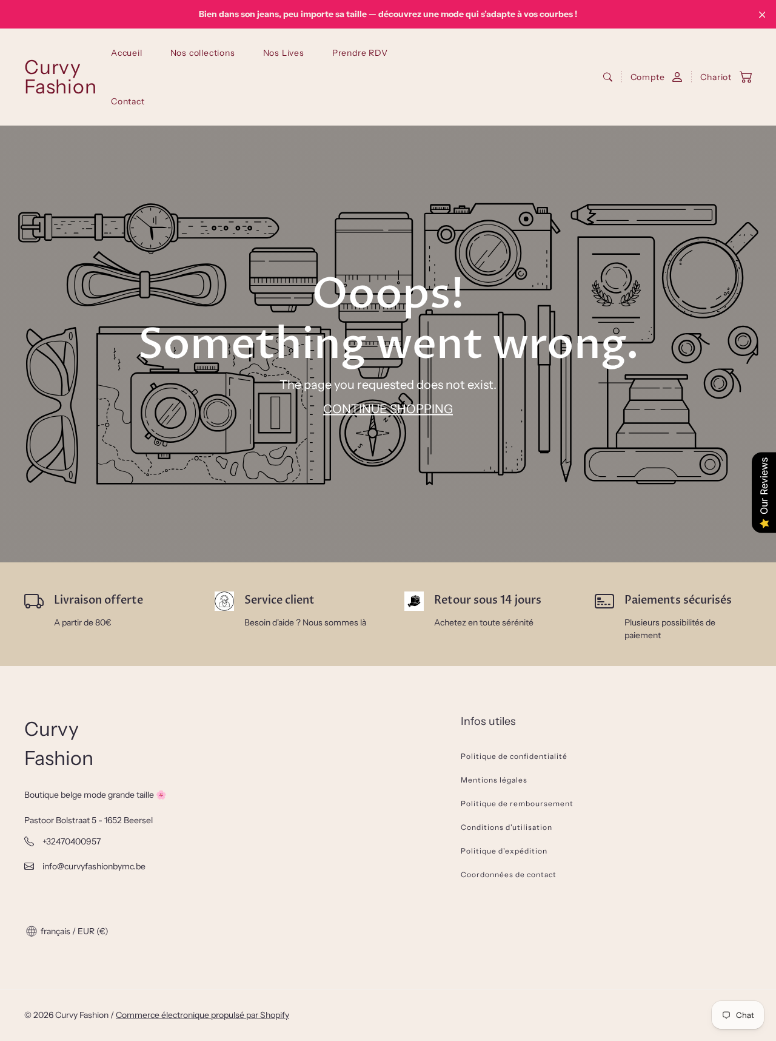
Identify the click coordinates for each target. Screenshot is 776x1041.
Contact (128, 101)
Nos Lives (283, 52)
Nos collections (202, 52)
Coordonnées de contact (509, 874)
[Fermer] (762, 15)
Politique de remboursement (517, 803)
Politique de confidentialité (514, 756)
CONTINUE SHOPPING (388, 409)
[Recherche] (607, 77)
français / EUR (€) (74, 931)
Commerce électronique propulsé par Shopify (202, 1014)
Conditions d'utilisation (506, 827)
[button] (720, 77)
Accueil (126, 52)
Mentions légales (494, 779)
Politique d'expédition (504, 850)
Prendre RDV (360, 52)
